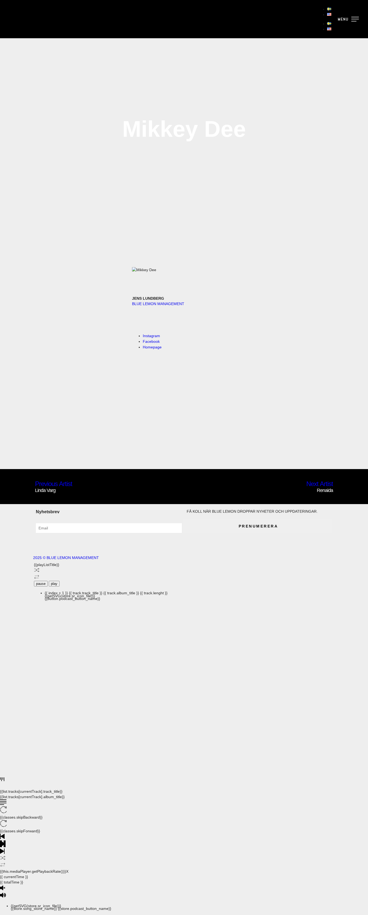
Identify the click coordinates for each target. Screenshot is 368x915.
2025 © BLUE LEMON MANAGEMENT (66, 558)
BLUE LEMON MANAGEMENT (158, 304)
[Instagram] (54, 542)
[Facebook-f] (40, 542)
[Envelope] (69, 542)
